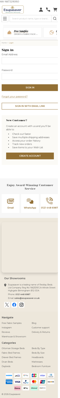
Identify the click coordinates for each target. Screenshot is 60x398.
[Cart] (55, 9)
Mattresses (37, 362)
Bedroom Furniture (41, 366)
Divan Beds (7, 362)
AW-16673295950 (30, 197)
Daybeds (6, 366)
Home (4, 43)
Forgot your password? (15, 96)
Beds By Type (38, 348)
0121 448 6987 (22, 294)
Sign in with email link (30, 106)
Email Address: (10, 54)
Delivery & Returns (41, 332)
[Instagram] (21, 305)
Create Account (30, 156)
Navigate (7, 317)
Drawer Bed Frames (11, 357)
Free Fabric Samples (11, 323)
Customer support (41, 327)
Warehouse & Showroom (14, 336)
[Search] (54, 18)
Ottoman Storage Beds (13, 348)
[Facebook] (14, 305)
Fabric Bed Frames (11, 353)
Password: (7, 70)
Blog (34, 323)
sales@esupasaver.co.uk (27, 298)
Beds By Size (38, 353)
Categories (9, 342)
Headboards (38, 357)
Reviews (6, 332)
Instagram (7, 327)
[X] (7, 305)
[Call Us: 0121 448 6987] (48, 9)
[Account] (41, 9)
